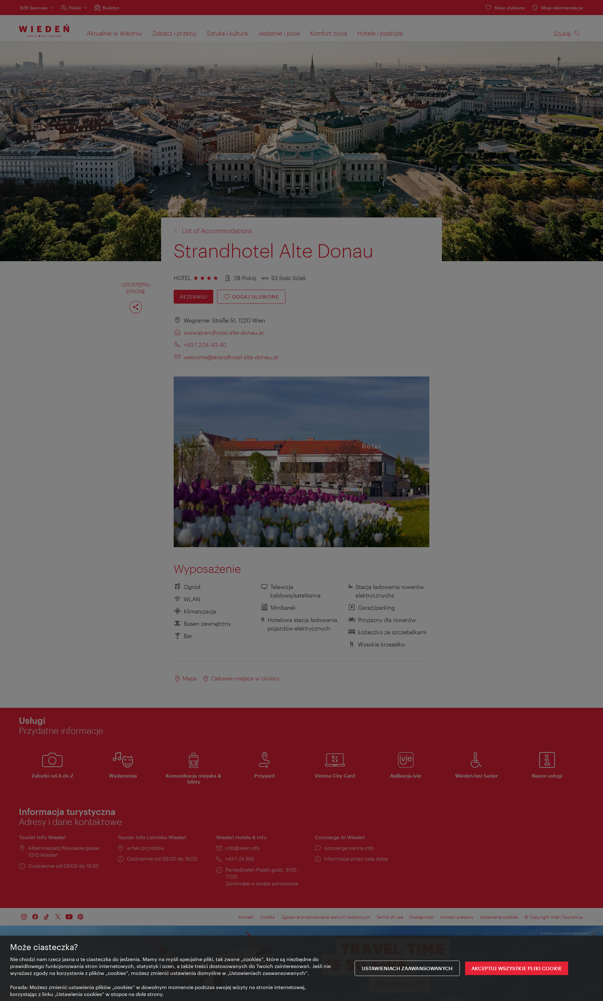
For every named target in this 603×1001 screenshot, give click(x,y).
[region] (301, 968)
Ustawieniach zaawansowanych (407, 968)
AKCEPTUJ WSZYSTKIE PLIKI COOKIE (516, 968)
